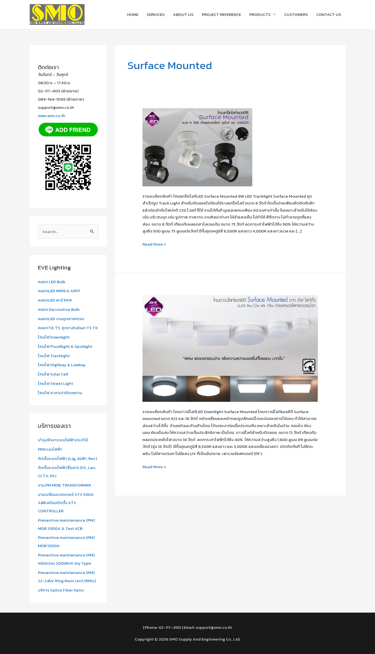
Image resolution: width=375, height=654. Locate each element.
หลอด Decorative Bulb (59, 309)
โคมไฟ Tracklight (54, 355)
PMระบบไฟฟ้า (50, 449)
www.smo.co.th (51, 115)
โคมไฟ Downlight (53, 337)
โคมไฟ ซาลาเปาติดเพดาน (60, 392)
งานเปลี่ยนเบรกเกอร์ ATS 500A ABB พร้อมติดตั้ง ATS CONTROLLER (66, 502)
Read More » (154, 244)
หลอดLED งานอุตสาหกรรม (61, 318)
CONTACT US (328, 14)
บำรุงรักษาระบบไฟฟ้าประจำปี (63, 440)
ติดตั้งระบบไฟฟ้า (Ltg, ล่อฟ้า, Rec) (67, 458)
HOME (132, 14)
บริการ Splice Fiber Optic (61, 590)
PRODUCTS (260, 14)
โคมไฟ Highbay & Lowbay (62, 365)
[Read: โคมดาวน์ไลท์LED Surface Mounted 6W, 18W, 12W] (230, 348)
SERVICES (156, 14)
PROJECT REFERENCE (221, 14)
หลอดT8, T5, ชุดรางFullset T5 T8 (67, 328)
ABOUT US (183, 14)
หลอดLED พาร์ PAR (55, 300)
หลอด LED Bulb (51, 281)
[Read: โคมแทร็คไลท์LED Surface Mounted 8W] (197, 147)
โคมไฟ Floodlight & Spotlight (65, 346)
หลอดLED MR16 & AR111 (59, 291)
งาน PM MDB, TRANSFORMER (64, 485)
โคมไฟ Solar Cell (53, 374)
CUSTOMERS (296, 14)
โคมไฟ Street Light (55, 383)
